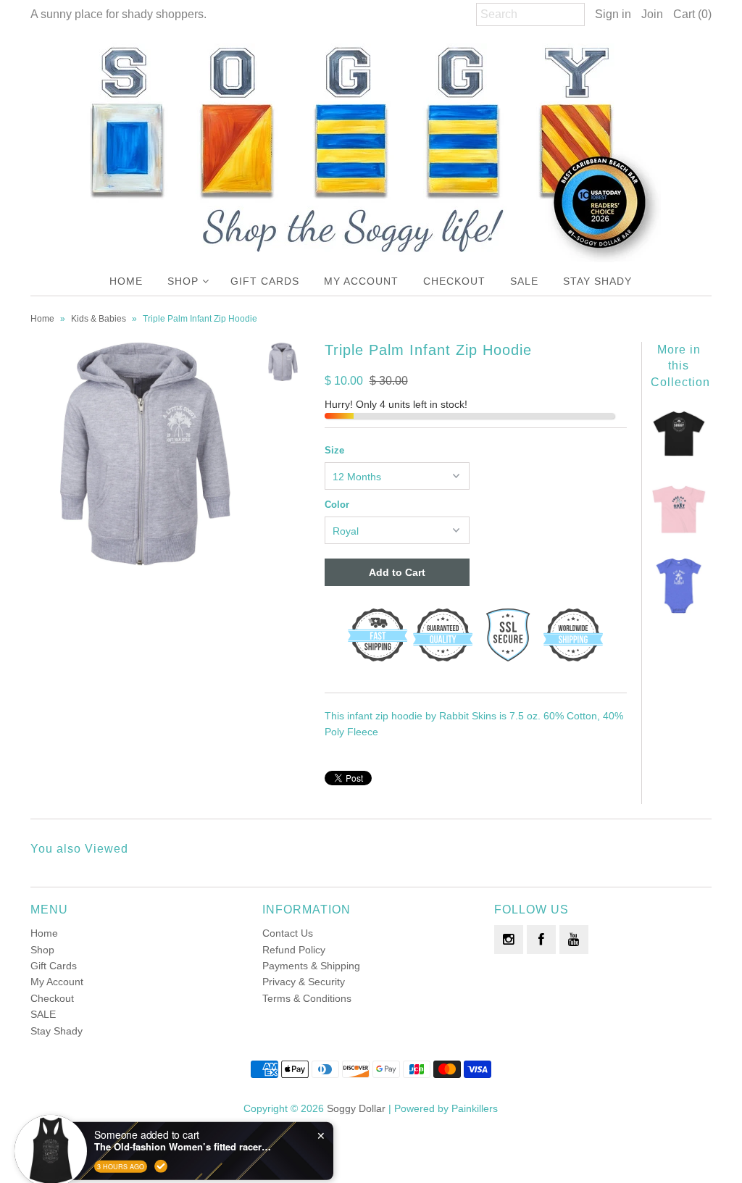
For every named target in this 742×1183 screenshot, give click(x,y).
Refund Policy (293, 950)
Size (334, 450)
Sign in (613, 14)
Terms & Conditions (306, 998)
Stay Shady (597, 281)
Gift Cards (264, 281)
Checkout (454, 281)
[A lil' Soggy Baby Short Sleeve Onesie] (679, 610)
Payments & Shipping (311, 965)
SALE (524, 281)
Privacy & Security (303, 981)
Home (126, 281)
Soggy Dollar (356, 1108)
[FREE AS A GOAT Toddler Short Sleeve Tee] (679, 534)
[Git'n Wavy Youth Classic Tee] (679, 458)
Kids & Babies (98, 319)
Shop (183, 281)
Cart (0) (692, 14)
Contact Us (287, 933)
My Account (361, 281)
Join (652, 14)
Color (337, 504)
